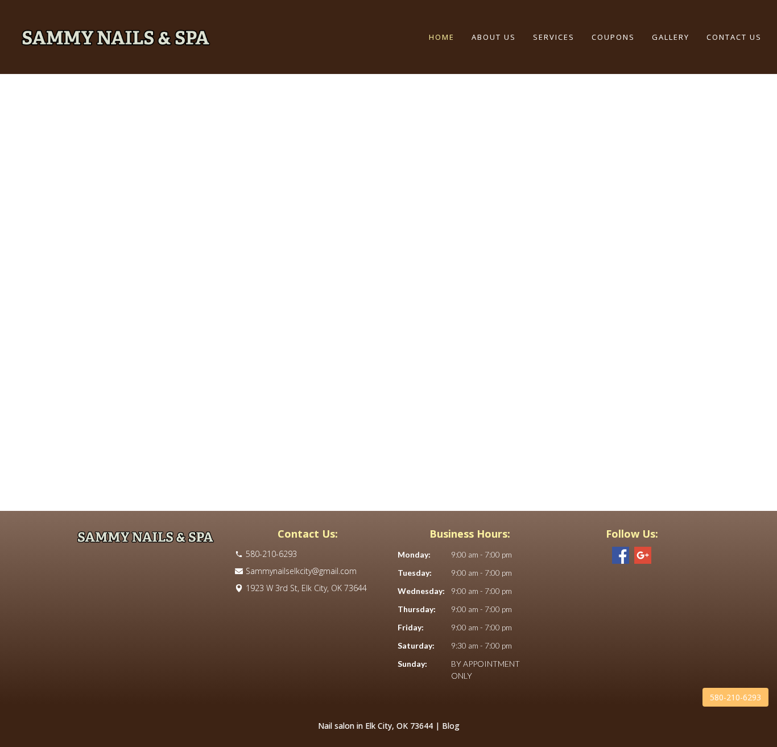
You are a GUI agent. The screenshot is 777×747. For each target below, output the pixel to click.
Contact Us (734, 37)
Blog (451, 725)
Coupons (613, 37)
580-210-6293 (735, 697)
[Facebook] (620, 555)
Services (554, 37)
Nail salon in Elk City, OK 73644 (375, 725)
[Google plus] (642, 555)
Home (441, 37)
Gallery (670, 37)
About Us (494, 37)
